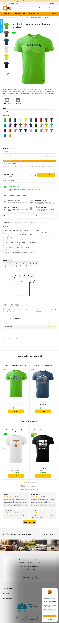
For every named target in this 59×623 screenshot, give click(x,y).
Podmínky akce (11, 191)
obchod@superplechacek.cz (31, 566)
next (55, 449)
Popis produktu (7, 216)
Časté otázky (11, 3)
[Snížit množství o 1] (30, 175)
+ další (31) (6, 74)
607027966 (50, 8)
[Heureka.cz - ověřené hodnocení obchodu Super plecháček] (29, 607)
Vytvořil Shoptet (26, 619)
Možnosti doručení (52, 156)
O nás (4, 3)
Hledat (40, 8)
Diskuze (16, 216)
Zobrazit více (29, 522)
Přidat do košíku (46, 175)
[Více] (55, 14)
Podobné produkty (38, 216)
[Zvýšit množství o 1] (35, 175)
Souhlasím (50, 615)
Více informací (25, 101)
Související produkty (26, 216)
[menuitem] (8, 14)
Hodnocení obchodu (29, 485)
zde (55, 610)
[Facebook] (33, 577)
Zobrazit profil (47, 534)
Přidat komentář (18, 344)
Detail (16, 411)
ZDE (33, 252)
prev (3, 449)
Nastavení (50, 619)
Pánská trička (51, 323)
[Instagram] (36, 577)
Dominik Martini (34, 619)
